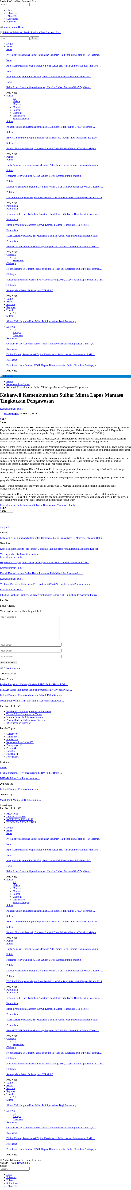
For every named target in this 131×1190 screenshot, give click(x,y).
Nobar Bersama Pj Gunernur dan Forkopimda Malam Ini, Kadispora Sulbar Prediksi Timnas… (54, 268)
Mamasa (17, 104)
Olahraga (11, 254)
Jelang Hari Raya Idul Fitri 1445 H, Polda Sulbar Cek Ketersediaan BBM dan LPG (48, 76)
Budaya (17, 332)
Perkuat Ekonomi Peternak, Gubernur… (20, 789)
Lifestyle (10, 326)
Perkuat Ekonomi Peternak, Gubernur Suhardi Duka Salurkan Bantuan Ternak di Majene (51, 148)
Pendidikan (12, 205)
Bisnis (9, 301)
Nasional (10, 304)
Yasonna (53, 505)
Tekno (9, 298)
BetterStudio (23, 1163)
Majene (16, 101)
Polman (16, 110)
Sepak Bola (18, 260)
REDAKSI (12, 813)
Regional (10, 307)
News (9, 46)
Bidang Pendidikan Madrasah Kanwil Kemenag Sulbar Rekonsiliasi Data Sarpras (47, 224)
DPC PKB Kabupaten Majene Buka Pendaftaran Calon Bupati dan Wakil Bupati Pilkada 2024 (54, 197)
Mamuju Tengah (21, 118)
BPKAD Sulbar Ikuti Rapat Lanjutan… (20, 778)
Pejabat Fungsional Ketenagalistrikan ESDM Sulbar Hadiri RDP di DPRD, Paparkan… (50, 126)
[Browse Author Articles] (6, 524)
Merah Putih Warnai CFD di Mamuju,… (20, 800)
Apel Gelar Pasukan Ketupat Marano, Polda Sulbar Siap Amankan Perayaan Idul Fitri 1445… (53, 65)
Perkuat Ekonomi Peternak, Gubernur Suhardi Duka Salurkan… (32, 695)
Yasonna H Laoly (66, 505)
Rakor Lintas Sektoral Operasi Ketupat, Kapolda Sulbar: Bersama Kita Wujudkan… (48, 87)
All (14, 98)
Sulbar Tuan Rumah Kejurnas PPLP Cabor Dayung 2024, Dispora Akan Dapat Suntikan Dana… (55, 279)
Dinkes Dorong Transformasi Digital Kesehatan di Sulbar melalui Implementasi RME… (50, 354)
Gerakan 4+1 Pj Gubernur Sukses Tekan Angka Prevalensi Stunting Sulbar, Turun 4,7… (51, 343)
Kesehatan (18, 335)
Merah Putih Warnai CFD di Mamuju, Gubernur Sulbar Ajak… (32, 700)
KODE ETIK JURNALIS (19, 819)
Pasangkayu (19, 115)
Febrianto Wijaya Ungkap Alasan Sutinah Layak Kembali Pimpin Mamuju (43, 175)
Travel (9, 310)
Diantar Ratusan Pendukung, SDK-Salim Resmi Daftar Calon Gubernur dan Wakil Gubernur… (54, 186)
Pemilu (11, 748)
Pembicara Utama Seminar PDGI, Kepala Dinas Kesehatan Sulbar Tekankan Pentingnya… (52, 365)
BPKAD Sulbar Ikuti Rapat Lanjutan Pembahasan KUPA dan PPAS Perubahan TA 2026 (51, 137)
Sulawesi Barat (41, 505)
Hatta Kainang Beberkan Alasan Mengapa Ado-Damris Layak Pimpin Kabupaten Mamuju (52, 165)
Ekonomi (17, 112)
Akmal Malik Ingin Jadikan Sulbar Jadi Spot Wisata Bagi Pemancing (41, 321)
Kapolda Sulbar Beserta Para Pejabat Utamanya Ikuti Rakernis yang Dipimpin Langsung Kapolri (49, 548)
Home (9, 43)
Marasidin (28, 505)
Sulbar (9, 95)
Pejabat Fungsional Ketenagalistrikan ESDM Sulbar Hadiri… (31, 773)
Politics (10, 192)
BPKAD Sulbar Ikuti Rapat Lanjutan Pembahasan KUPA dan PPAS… (36, 689)
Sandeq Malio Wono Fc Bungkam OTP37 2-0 (29, 290)
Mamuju (17, 107)
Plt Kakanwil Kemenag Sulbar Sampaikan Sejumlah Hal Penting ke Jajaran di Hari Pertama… (53, 54)
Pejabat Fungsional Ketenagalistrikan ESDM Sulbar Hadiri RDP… (34, 684)
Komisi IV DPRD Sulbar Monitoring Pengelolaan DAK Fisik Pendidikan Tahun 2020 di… (52, 246)
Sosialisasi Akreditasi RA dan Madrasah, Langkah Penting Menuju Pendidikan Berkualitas (52, 235)
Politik (9, 156)
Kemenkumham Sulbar (11, 408)
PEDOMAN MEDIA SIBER (21, 822)
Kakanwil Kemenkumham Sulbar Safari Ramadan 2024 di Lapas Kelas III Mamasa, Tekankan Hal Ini (51, 538)
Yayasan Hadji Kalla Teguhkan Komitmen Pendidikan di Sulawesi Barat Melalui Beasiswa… (53, 214)
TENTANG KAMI (16, 816)
